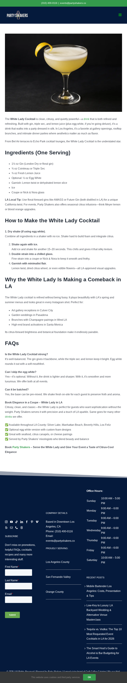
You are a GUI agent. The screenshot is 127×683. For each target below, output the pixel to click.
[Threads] (21, 527)
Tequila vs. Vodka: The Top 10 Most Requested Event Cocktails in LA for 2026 (104, 634)
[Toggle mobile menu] (120, 15)
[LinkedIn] (21, 521)
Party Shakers (21, 447)
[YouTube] (11, 521)
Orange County (55, 591)
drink (87, 119)
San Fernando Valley (58, 576)
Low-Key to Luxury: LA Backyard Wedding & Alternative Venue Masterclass (99, 612)
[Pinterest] (32, 521)
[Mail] (11, 527)
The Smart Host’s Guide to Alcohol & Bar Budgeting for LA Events (102, 653)
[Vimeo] (37, 521)
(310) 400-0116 (64, 531)
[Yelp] (6, 527)
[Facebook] (26, 521)
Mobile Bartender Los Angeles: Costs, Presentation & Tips (103, 591)
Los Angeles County (57, 562)
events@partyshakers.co (73, 3)
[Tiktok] (16, 521)
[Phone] (16, 527)
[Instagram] (6, 521)
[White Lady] (63, 73)
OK (89, 677)
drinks (8, 416)
